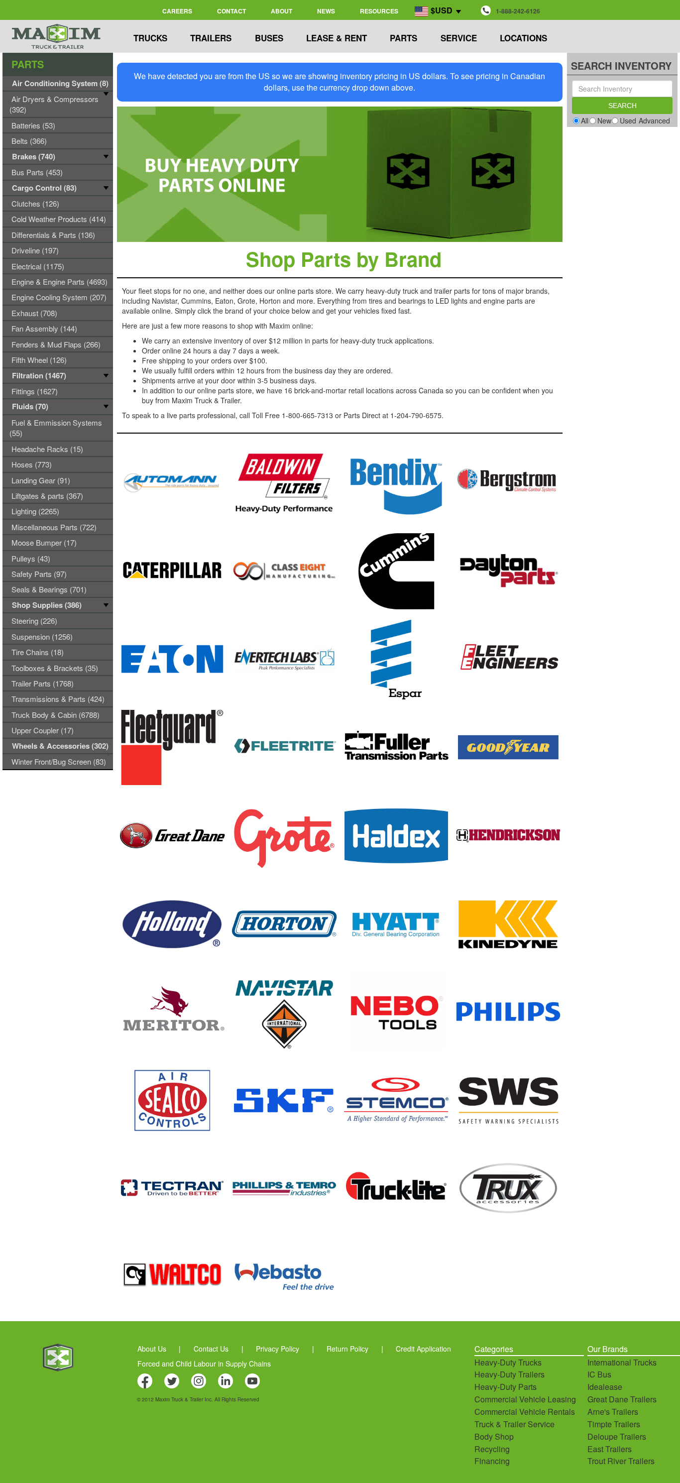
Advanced (654, 120)
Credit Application (423, 1349)
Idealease (604, 1386)
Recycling (492, 1449)
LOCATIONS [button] (523, 38)
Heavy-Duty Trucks (508, 1362)
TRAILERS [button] (210, 38)
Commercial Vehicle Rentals (524, 1411)
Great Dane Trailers (622, 1399)
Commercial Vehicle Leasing (525, 1399)
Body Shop (494, 1436)
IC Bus (599, 1374)
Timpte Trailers (613, 1424)
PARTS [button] (403, 38)
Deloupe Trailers (616, 1436)
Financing (492, 1461)
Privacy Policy (277, 1349)
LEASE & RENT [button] (336, 38)
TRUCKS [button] (150, 38)
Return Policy (347, 1349)
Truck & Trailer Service (514, 1424)
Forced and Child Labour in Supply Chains (204, 1364)
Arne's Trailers (612, 1411)
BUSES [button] (269, 38)
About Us (151, 1349)
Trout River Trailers (621, 1461)
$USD (442, 10)
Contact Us (211, 1349)
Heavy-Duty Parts (505, 1386)
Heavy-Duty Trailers (509, 1374)
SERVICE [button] (459, 38)
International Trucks (622, 1362)
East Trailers (609, 1449)
